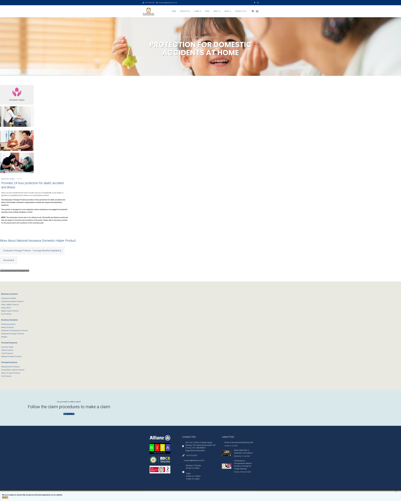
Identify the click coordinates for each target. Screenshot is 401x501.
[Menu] (257, 11)
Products (184, 11)
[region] (200, 46)
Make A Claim (68, 414)
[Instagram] (257, 2)
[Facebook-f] (254, 2)
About (216, 11)
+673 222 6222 (150, 2)
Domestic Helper (17, 100)
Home (174, 11)
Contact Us (239, 11)
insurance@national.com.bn (168, 2)
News (207, 11)
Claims (196, 11)
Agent (226, 11)
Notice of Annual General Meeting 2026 (239, 442)
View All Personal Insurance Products (15, 271)
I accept (5, 497)
